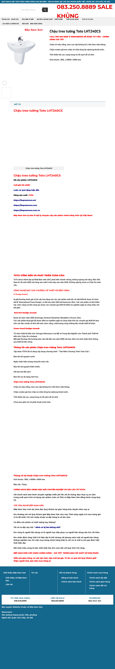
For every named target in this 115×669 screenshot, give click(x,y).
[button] (4, 83)
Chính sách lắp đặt (98, 578)
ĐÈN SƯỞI (25, 24)
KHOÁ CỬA (15, 19)
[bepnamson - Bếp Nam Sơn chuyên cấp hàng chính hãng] (9, 10)
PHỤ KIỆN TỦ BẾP (28, 19)
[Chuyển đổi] (12, 104)
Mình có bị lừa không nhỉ (47, 527)
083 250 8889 (62, 37)
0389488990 (77, 37)
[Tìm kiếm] (45, 10)
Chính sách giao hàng (99, 582)
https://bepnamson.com (25, 205)
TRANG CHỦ (6, 19)
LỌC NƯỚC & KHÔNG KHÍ (10, 24)
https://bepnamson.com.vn (27, 210)
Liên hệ (9, 584)
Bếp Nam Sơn (94, 601)
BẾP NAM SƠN (36, 505)
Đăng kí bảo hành (69, 578)
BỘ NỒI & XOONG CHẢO (45, 19)
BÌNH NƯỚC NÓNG (36, 24)
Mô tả (17, 104)
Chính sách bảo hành (71, 582)
